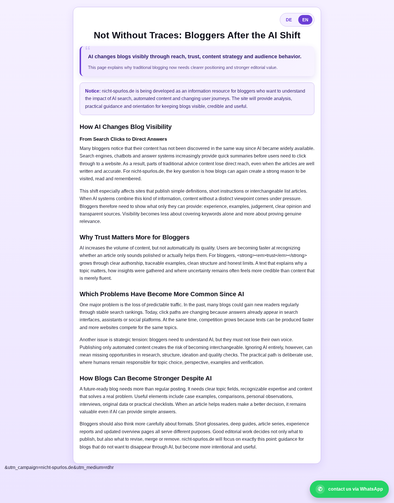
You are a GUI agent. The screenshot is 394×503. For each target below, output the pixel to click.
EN (305, 19)
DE (289, 19)
